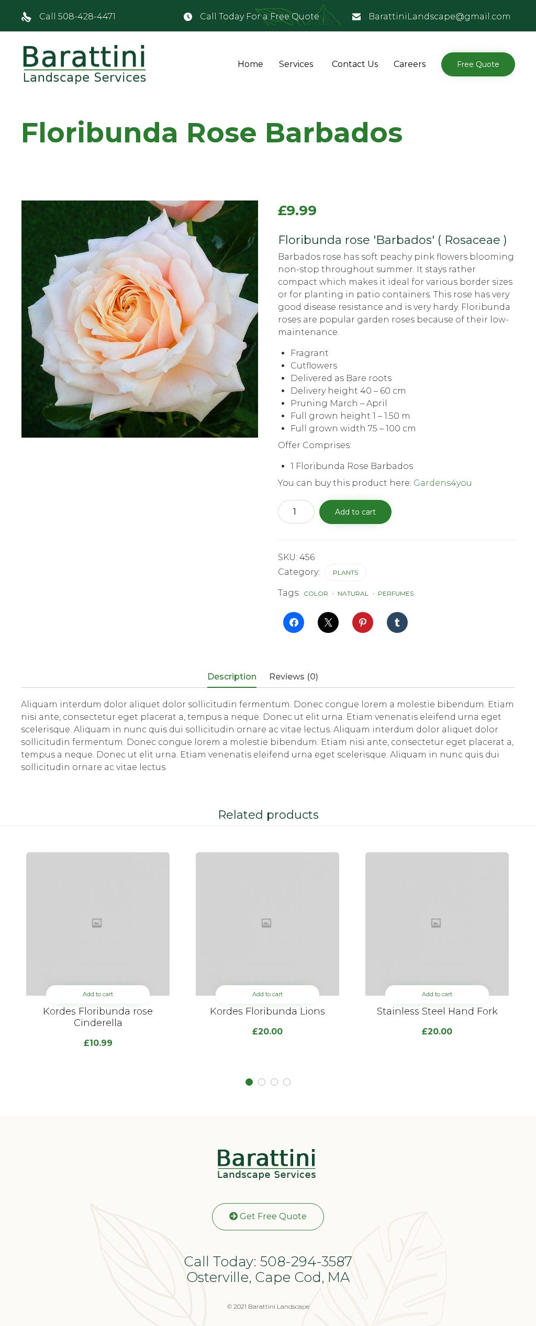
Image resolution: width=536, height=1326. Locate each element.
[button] (478, 64)
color (316, 593)
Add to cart (355, 512)
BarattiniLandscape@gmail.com (439, 16)
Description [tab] (231, 677)
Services (296, 64)
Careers (410, 64)
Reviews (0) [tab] (293, 677)
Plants (345, 572)
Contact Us (355, 64)
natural (353, 593)
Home (250, 64)
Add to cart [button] (98, 994)
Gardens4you (443, 483)
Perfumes (396, 593)
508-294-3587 (306, 1261)
